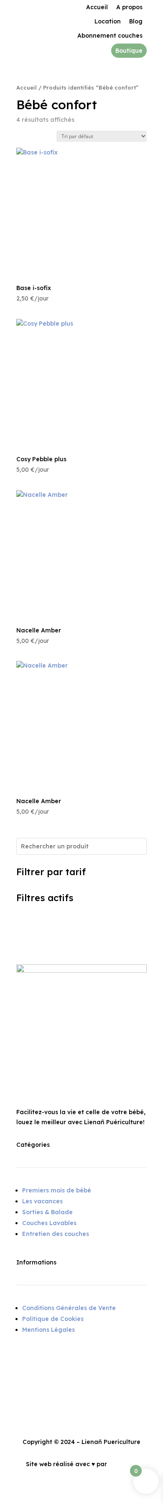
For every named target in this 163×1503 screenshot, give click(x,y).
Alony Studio (128, 1464)
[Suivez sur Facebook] (23, 1360)
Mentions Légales (48, 1329)
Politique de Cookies (53, 1319)
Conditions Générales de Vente (69, 1308)
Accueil (26, 87)
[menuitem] (97, 7)
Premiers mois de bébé (56, 1190)
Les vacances (42, 1201)
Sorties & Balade (47, 1212)
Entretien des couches (55, 1234)
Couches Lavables (49, 1223)
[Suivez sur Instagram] (39, 1360)
